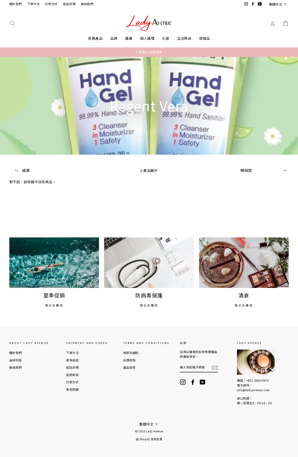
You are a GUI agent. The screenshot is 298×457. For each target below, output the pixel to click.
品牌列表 (15, 360)
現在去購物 (54, 305)
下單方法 (33, 4)
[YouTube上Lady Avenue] (202, 382)
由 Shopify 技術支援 (149, 439)
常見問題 (72, 389)
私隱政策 (129, 360)
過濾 (25, 170)
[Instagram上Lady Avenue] (183, 382)
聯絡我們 (87, 4)
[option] (149, 52)
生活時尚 (184, 38)
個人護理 (147, 38)
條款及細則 (131, 352)
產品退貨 (129, 367)
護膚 (128, 38)
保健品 (204, 38)
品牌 (113, 38)
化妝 (165, 38)
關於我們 (15, 4)
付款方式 (51, 4)
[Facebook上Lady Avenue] (193, 382)
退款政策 (72, 375)
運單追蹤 (72, 360)
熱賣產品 (95, 38)
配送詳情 (69, 4)
